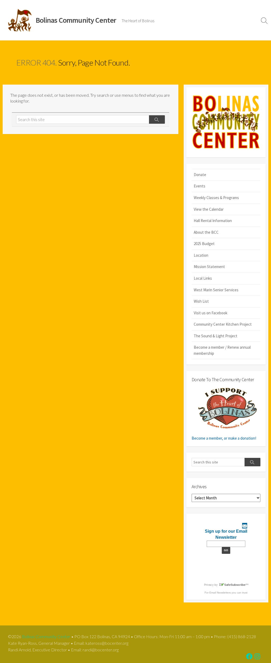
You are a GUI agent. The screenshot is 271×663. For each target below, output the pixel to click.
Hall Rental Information (213, 220)
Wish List (201, 301)
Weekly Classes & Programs (216, 197)
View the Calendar (209, 209)
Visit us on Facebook (210, 312)
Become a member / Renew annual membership (222, 350)
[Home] (226, 122)
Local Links (203, 278)
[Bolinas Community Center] (20, 20)
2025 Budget (204, 243)
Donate (200, 174)
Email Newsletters (220, 592)
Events (199, 185)
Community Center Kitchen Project (223, 324)
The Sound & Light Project (215, 335)
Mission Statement (209, 266)
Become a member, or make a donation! (224, 438)
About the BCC (206, 232)
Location (201, 255)
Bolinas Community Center (46, 636)
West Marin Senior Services (216, 289)
